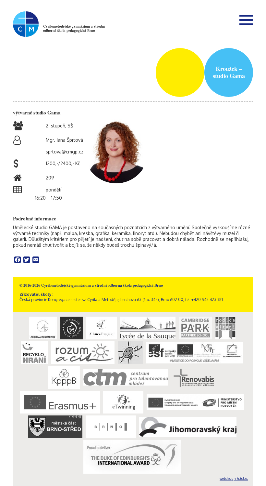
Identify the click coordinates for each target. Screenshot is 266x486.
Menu (246, 20)
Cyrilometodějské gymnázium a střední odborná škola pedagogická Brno (74, 28)
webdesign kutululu (234, 478)
